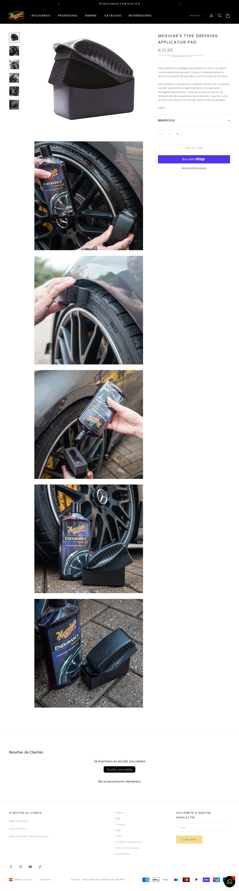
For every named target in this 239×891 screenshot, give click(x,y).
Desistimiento (122, 853)
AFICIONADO (40, 15)
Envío (118, 836)
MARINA (91, 15)
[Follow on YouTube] (30, 867)
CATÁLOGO (113, 15)
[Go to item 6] (14, 104)
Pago (118, 830)
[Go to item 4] (14, 78)
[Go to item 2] (14, 51)
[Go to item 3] (14, 64)
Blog (117, 818)
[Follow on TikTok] (40, 867)
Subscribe (189, 839)
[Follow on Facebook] (11, 867)
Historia (119, 812)
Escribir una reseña (119, 769)
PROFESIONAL (68, 15)
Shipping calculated (181, 55)
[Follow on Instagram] (20, 867)
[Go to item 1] (14, 38)
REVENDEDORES (140, 15)
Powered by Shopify (112, 879)
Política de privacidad (127, 847)
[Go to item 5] (14, 91)
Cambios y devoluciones (128, 842)
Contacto (120, 824)
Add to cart (194, 148)
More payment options (193, 167)
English (195, 15)
